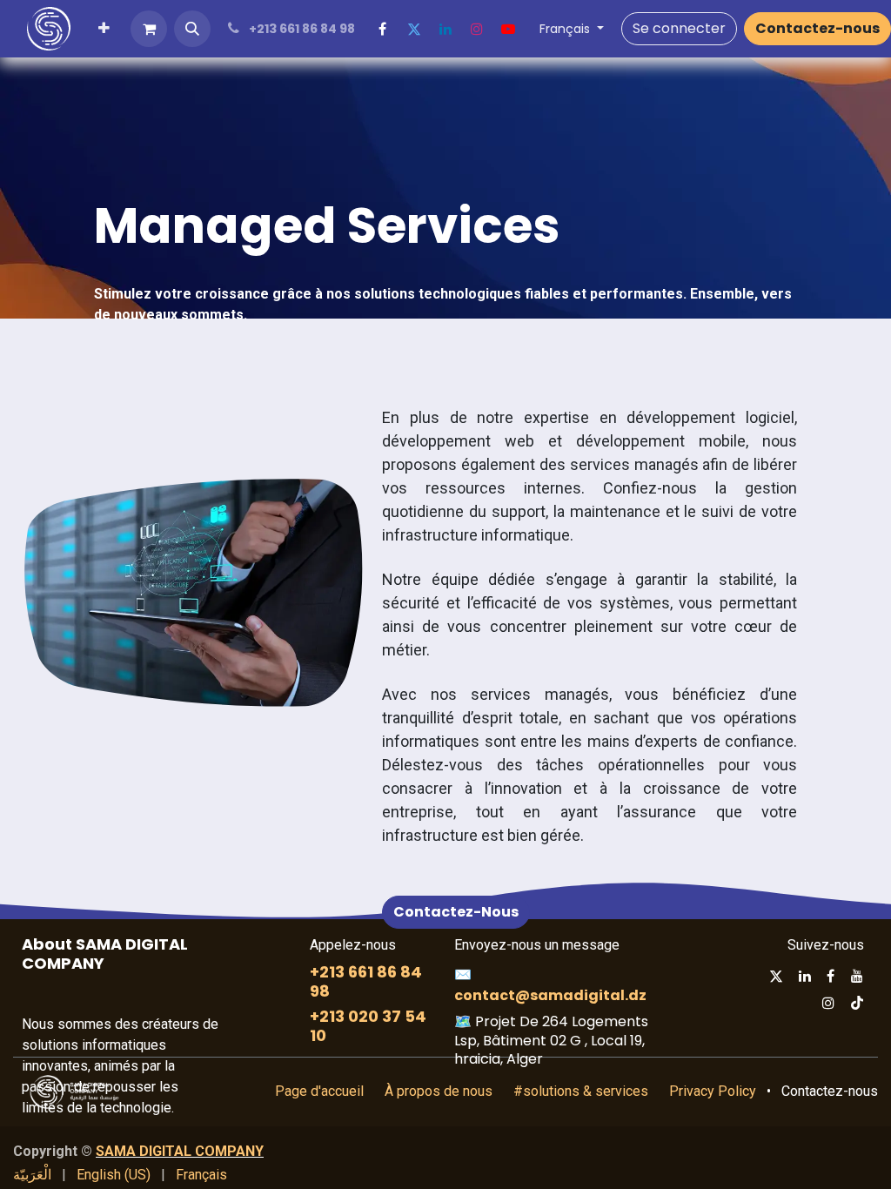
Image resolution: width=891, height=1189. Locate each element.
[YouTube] (508, 29)
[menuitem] (104, 28)
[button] (192, 28)
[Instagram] (477, 29)
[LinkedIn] (445, 29)
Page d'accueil (319, 1091)
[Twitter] (414, 29)
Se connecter (679, 28)
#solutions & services (580, 1091)
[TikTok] (857, 1002)
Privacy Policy (712, 1091)
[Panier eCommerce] (149, 28)
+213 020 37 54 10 (368, 1025)
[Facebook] (383, 29)
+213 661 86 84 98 (366, 981)
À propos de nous (438, 1091)
